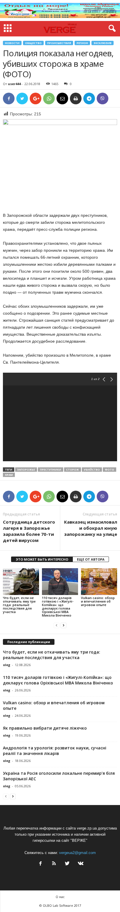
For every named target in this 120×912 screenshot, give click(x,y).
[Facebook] (40, 864)
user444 (14, 84)
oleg (6, 665)
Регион (82, 43)
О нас (60, 897)
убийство (92, 469)
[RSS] (54, 864)
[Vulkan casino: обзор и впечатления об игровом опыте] (99, 581)
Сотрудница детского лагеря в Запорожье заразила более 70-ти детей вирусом (29, 531)
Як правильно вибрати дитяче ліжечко (45, 728)
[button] (111, 28)
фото (109, 469)
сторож (72, 469)
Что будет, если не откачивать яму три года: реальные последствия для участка (19, 605)
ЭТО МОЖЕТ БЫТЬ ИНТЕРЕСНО (42, 559)
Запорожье (26, 469)
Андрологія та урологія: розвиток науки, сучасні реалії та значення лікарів (54, 750)
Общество (33, 43)
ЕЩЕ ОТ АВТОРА (91, 559)
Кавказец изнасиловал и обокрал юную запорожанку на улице (90, 528)
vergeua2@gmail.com (77, 853)
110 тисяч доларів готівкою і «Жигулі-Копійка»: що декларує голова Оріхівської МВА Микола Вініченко (57, 606)
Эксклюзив (102, 43)
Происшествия (59, 43)
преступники (50, 469)
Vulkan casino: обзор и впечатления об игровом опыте (98, 601)
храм (9, 475)
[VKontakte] (80, 864)
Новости (12, 43)
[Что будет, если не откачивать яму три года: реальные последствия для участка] (21, 581)
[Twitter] (67, 864)
